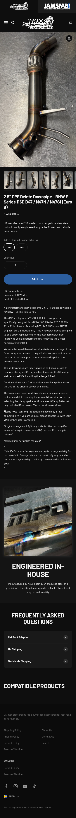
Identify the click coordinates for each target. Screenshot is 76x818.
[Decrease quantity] (8, 265)
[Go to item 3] (32, 180)
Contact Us (48, 736)
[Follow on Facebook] (6, 786)
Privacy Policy (11, 736)
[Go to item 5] (56, 180)
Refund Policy (11, 743)
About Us (47, 730)
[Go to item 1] (9, 180)
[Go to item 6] (68, 180)
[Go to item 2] (20, 180)
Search (45, 743)
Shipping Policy (12, 730)
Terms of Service (13, 749)
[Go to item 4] (44, 180)
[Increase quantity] (22, 265)
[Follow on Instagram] (15, 786)
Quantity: (9, 257)
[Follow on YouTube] (25, 786)
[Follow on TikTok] (34, 786)
